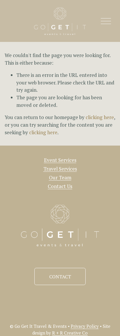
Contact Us (60, 186)
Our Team (60, 177)
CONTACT (60, 276)
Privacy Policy (85, 326)
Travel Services (60, 168)
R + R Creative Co (70, 333)
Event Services (60, 160)
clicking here (100, 117)
